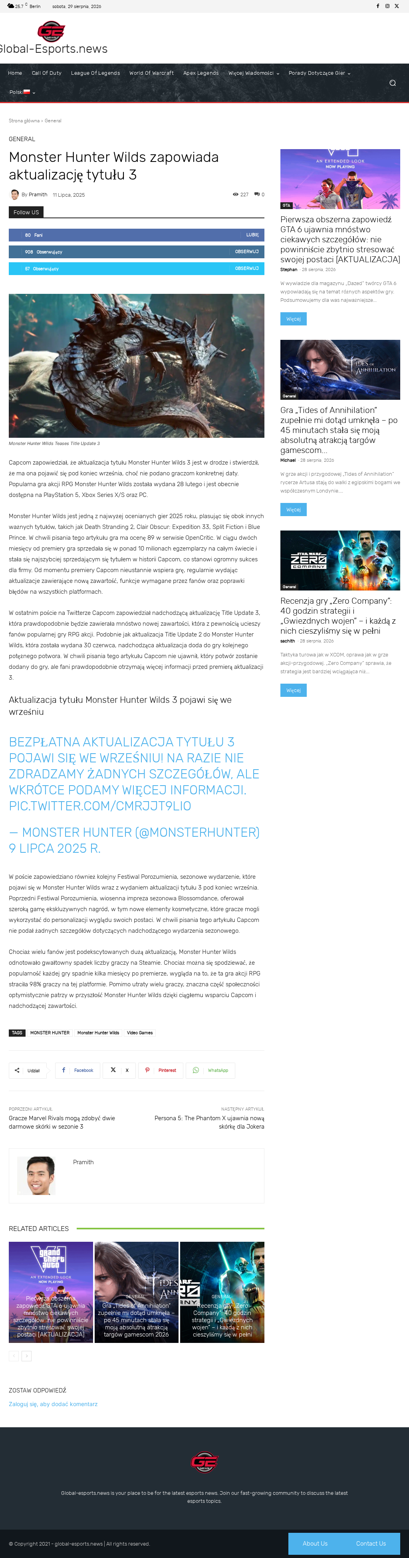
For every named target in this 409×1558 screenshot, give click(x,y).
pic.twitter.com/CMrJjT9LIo (100, 806)
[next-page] (27, 1356)
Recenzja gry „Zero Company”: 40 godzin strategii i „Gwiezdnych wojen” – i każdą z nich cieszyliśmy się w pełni (222, 1320)
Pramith (38, 194)
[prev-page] (14, 1356)
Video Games (140, 1032)
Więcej (293, 319)
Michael (288, 460)
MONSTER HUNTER (49, 1032)
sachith (287, 641)
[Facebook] (378, 6)
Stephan (288, 269)
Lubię (252, 234)
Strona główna (24, 121)
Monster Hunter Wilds (98, 1032)
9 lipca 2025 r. (55, 848)
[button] (392, 83)
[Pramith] (15, 195)
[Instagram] (387, 6)
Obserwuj (247, 251)
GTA (50, 1289)
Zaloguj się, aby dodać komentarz (53, 1403)
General (53, 121)
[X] (397, 6)
